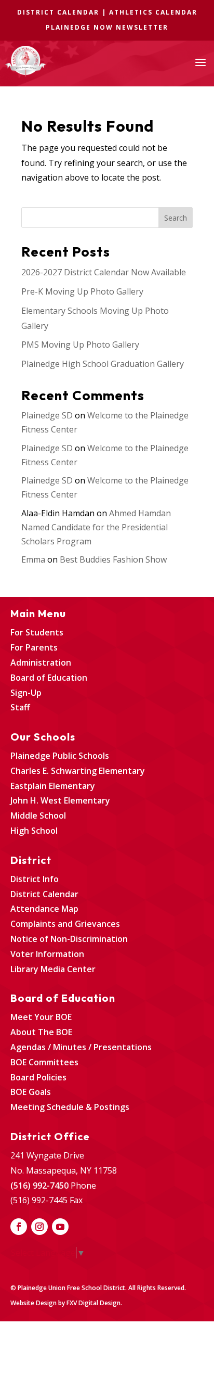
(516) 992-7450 (39, 1185)
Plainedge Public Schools (59, 755)
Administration (40, 662)
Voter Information (47, 954)
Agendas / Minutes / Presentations (81, 1047)
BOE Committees (44, 1062)
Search (175, 218)
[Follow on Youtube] (60, 1226)
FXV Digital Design (93, 1302)
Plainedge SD (47, 415)
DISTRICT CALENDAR (58, 12)
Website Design (33, 1302)
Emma (33, 559)
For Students (36, 632)
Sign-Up (26, 692)
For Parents (34, 647)
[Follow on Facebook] (18, 1226)
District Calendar (44, 894)
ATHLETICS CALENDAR (153, 12)
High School (34, 830)
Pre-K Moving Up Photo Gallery (82, 291)
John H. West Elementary (60, 800)
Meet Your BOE (41, 1017)
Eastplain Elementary (52, 786)
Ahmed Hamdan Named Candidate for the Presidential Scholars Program (96, 527)
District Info (34, 879)
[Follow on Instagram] (39, 1226)
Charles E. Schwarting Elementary (77, 770)
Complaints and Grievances (65, 923)
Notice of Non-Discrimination (69, 939)
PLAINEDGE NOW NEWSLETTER (107, 27)
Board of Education (48, 677)
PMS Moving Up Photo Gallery (80, 344)
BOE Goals (30, 1092)
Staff (20, 707)
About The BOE (41, 1032)
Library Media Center (53, 969)
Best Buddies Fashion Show (113, 559)
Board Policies (38, 1077)
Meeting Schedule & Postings (69, 1107)
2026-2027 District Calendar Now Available (103, 272)
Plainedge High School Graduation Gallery (102, 364)
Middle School (38, 815)
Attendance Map (44, 908)
